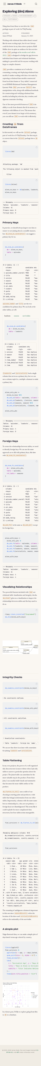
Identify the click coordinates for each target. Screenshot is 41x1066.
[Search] (36, 4)
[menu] (4, 4)
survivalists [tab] (26, 316)
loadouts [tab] (7, 316)
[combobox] (36, 4)
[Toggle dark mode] (24, 4)
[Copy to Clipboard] (36, 147)
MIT (18, 1052)
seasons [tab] (16, 316)
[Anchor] (18, 127)
